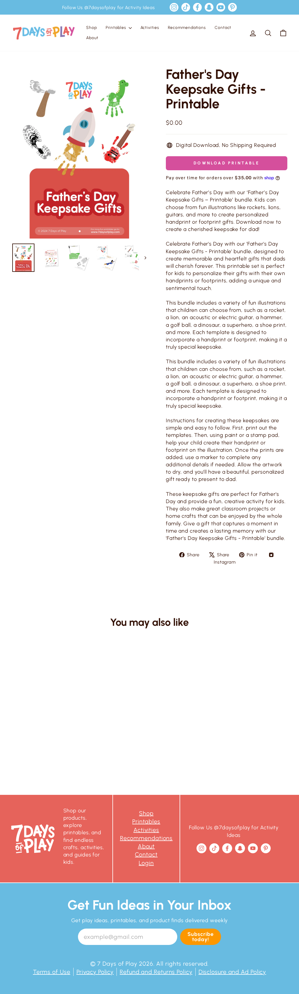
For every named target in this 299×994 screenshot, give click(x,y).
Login (146, 862)
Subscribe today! (200, 937)
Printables (116, 27)
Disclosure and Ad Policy (232, 971)
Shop (91, 27)
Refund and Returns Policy (156, 971)
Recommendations (187, 27)
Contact (223, 27)
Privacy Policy (95, 971)
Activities (149, 27)
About (92, 37)
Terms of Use (51, 971)
